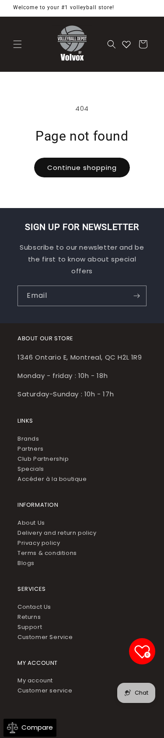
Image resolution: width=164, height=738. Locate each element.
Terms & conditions (47, 553)
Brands (28, 438)
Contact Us (34, 607)
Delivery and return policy (57, 533)
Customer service (45, 690)
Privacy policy (38, 543)
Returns (29, 617)
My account (35, 680)
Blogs (26, 563)
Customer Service (45, 637)
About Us (31, 523)
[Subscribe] (136, 296)
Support (29, 627)
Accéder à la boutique (52, 479)
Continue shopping (82, 167)
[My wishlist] (126, 44)
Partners (30, 449)
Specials (30, 469)
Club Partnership (43, 459)
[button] (17, 44)
